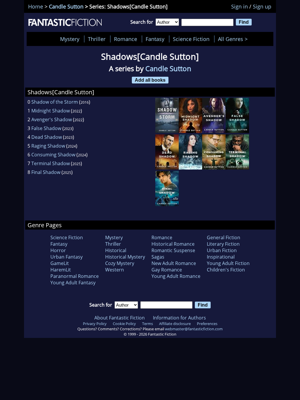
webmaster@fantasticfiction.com (194, 328)
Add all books (150, 80)
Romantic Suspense (173, 250)
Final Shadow (45, 172)
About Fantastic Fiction (119, 317)
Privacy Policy (95, 323)
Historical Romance (173, 244)
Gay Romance (166, 269)
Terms (147, 323)
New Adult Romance (173, 263)
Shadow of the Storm (54, 102)
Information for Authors (179, 317)
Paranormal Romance (74, 276)
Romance (125, 38)
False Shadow (46, 128)
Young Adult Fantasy (73, 282)
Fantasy (155, 38)
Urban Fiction (222, 250)
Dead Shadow (46, 137)
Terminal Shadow (50, 163)
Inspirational (221, 257)
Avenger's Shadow (51, 119)
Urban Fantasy (66, 257)
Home (35, 6)
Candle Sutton (66, 6)
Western (114, 269)
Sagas (157, 257)
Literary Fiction (223, 244)
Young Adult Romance (175, 276)
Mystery (69, 38)
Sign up (262, 6)
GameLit (59, 263)
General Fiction (223, 237)
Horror (58, 250)
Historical (115, 250)
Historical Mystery (125, 257)
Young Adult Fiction (228, 263)
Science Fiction (191, 38)
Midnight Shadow (50, 110)
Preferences (207, 323)
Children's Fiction (226, 269)
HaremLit (60, 269)
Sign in (239, 6)
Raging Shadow (48, 146)
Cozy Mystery (119, 263)
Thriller (96, 38)
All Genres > (234, 38)
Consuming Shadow (53, 154)
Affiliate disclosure (175, 323)
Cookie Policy (124, 323)
